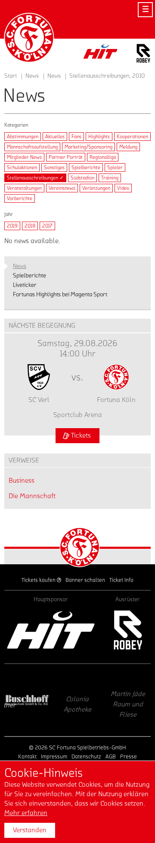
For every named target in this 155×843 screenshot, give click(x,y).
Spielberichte (85, 167)
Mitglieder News (24, 157)
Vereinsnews (62, 188)
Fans (76, 136)
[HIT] (50, 630)
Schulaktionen (22, 167)
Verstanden (29, 830)
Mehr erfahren (25, 813)
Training (109, 177)
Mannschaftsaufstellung (32, 146)
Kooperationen (132, 136)
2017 (47, 225)
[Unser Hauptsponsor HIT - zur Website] (100, 54)
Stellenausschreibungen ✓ (35, 177)
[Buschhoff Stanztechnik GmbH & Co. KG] (27, 700)
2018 (30, 225)
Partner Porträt (66, 157)
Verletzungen (96, 188)
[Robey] (127, 630)
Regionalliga (103, 157)
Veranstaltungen (24, 188)
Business (21, 480)
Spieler (115, 167)
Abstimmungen (22, 136)
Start (10, 76)
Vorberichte (19, 198)
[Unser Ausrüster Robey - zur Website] (143, 54)
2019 (12, 225)
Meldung (128, 146)
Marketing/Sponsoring (88, 146)
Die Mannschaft (32, 496)
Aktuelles (55, 136)
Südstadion (82, 177)
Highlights (99, 136)
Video (123, 188)
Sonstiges (54, 167)
